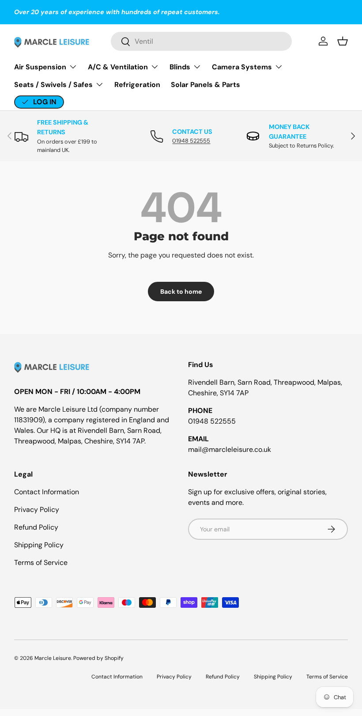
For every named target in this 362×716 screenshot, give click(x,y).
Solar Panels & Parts (205, 84)
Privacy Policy (36, 509)
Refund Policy (36, 527)
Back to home (181, 291)
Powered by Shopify (98, 658)
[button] (342, 41)
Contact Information (46, 491)
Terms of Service (41, 562)
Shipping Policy (39, 544)
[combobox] (201, 41)
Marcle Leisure (52, 658)
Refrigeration (137, 84)
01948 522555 (191, 140)
